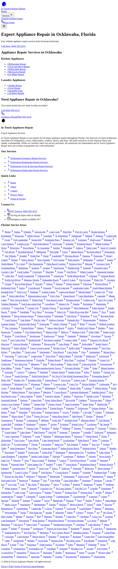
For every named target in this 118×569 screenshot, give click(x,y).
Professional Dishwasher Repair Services (29, 170)
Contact (13, 191)
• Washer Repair (14, 85)
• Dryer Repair (13, 88)
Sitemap (40, 566)
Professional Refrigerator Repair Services (29, 162)
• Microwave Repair (16, 72)
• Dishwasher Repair (16, 69)
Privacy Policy (17, 195)
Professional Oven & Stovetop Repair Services (31, 166)
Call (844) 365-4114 (10, 110)
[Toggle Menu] (4, 26)
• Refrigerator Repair (16, 64)
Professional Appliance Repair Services (28, 158)
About (13, 187)
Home (13, 183)
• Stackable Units (15, 91)
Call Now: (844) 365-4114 (13, 46)
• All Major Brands (15, 93)
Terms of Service (18, 199)
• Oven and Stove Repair (18, 66)
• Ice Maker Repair (15, 74)
